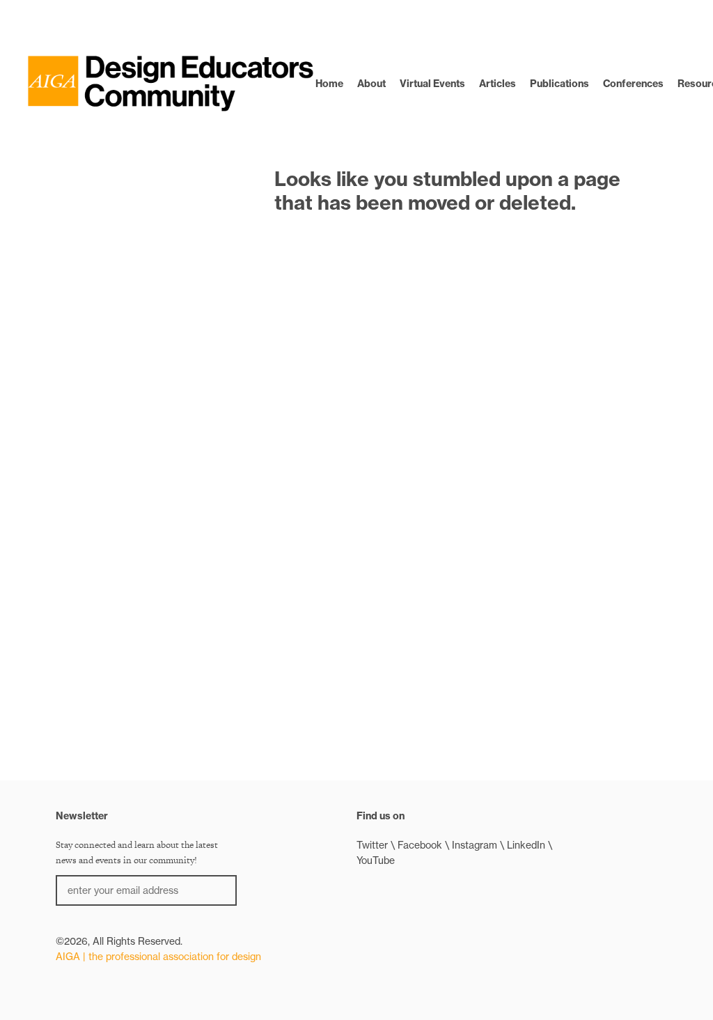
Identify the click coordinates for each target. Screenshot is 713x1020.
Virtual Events (432, 83)
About (371, 83)
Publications (559, 83)
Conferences (633, 83)
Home (329, 83)
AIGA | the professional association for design (158, 956)
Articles (497, 83)
